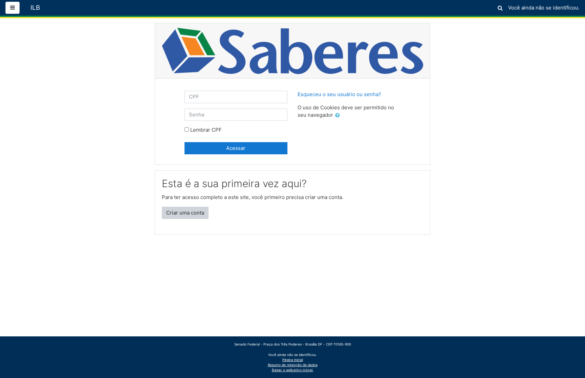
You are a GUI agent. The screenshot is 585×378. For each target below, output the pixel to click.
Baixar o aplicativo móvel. (292, 370)
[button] (500, 7)
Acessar (235, 148)
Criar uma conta (185, 212)
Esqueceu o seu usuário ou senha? (339, 94)
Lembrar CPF (206, 130)
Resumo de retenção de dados (293, 365)
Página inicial (292, 360)
